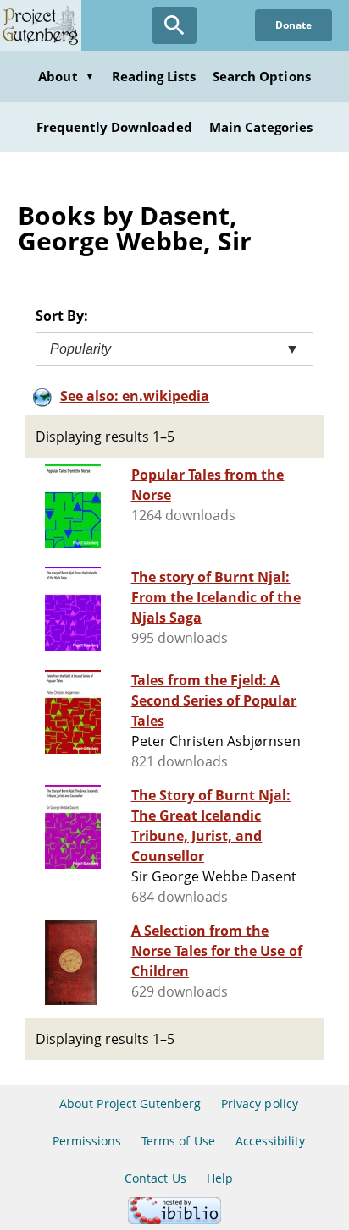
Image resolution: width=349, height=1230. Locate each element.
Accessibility (270, 1141)
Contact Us (155, 1178)
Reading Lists (154, 76)
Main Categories (261, 126)
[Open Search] (174, 25)
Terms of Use (177, 1141)
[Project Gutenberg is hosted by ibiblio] (174, 1219)
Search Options (262, 76)
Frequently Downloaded (114, 126)
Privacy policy (259, 1103)
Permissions (87, 1141)
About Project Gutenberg (130, 1103)
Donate (293, 25)
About (66, 76)
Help (220, 1178)
